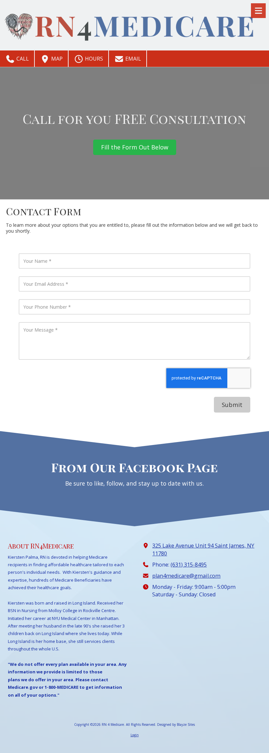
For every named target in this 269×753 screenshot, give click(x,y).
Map (56, 58)
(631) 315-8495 (189, 564)
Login (135, 735)
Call (22, 58)
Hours (93, 58)
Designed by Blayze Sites (176, 724)
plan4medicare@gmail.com (186, 575)
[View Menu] (258, 10)
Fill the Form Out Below (134, 147)
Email (132, 58)
